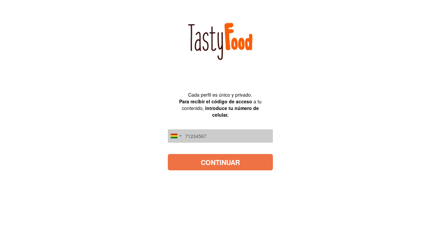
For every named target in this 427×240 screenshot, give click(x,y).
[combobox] (175, 136)
